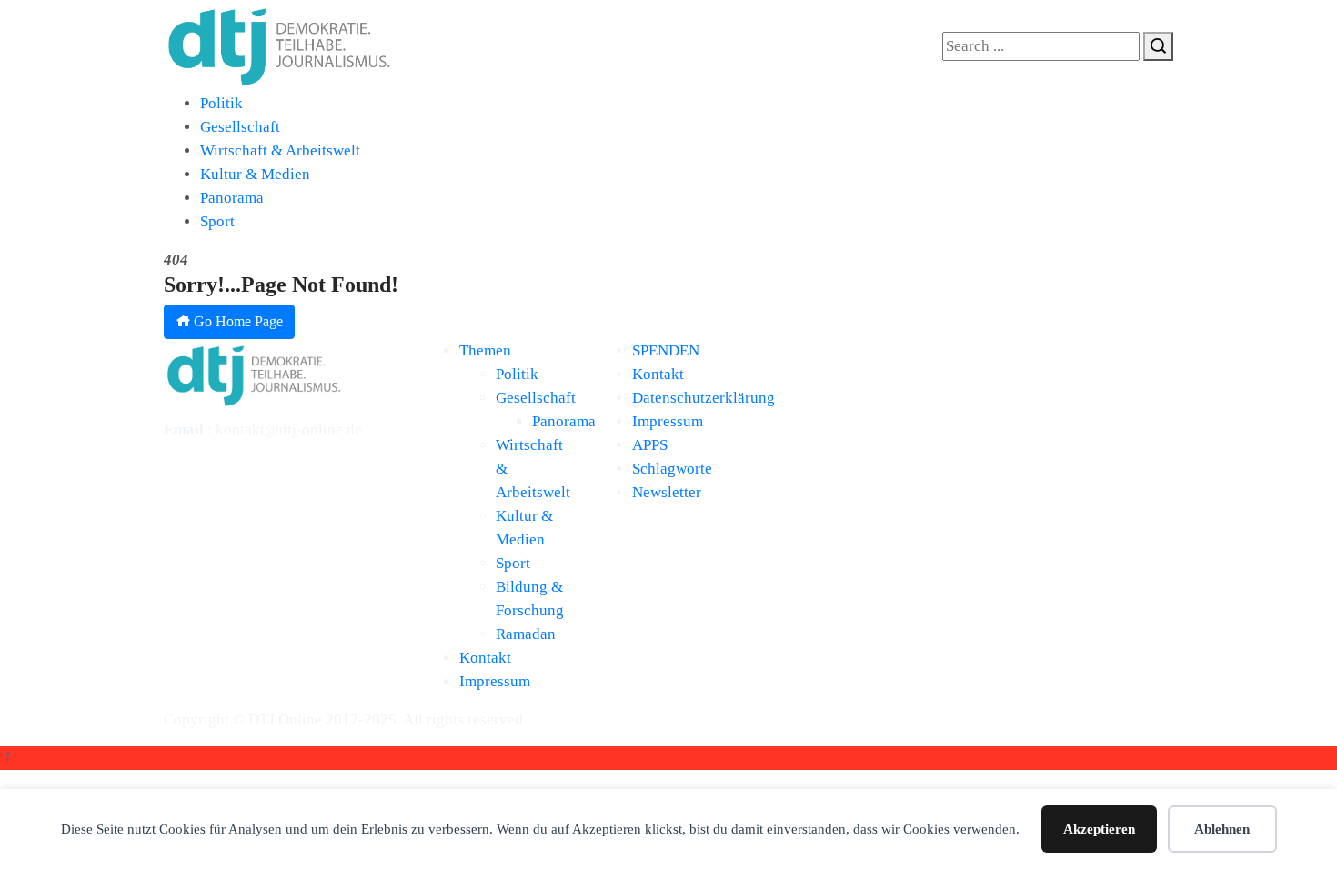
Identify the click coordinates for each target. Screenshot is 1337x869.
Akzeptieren (1099, 829)
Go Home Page (236, 321)
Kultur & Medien (255, 174)
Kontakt (485, 657)
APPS (650, 445)
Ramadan (526, 634)
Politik (221, 103)
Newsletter (666, 492)
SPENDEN (665, 350)
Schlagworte (672, 468)
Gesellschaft (240, 126)
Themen (485, 350)
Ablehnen (1222, 829)
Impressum (494, 681)
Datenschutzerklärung (703, 397)
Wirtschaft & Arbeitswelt (280, 150)
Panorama (232, 197)
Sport (217, 221)
